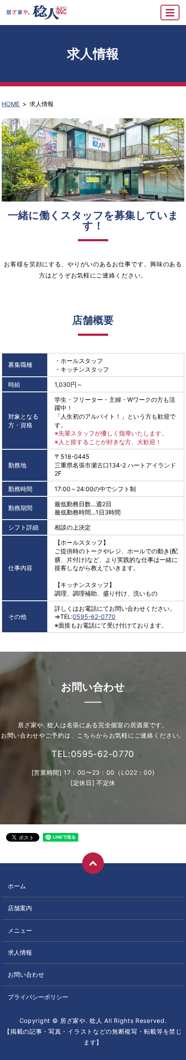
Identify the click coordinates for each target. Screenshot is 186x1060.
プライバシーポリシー (38, 996)
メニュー (20, 930)
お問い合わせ (26, 974)
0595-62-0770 (94, 616)
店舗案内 (20, 908)
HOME (10, 103)
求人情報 (20, 952)
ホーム (17, 886)
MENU (170, 12)
